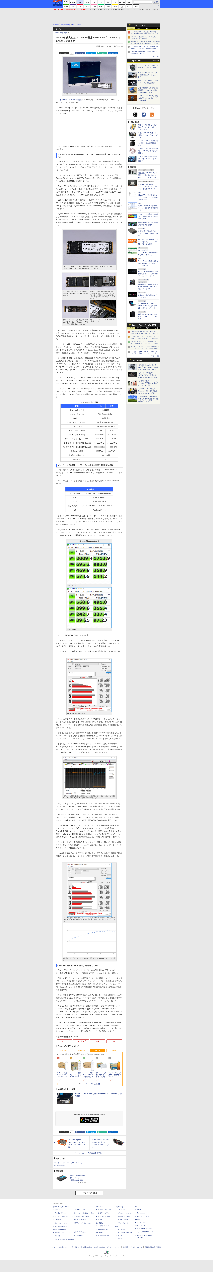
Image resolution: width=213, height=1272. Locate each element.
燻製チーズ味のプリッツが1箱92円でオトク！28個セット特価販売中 (148, 127)
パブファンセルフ (142, 1222)
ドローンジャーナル (61, 1223)
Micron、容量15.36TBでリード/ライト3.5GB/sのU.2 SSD (77, 1178)
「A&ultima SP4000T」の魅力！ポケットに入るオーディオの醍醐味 (148, 98)
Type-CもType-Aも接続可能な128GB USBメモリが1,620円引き (148, 151)
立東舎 (100, 1219)
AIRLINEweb (121, 1209)
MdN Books (121, 1229)
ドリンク (98, 1050)
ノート (64, 1041)
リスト (72, 53)
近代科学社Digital (103, 1235)
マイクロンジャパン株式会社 (69, 100)
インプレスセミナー (80, 1219)
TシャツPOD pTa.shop (144, 1228)
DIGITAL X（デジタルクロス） (83, 1223)
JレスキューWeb (123, 1219)
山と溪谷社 (99, 1223)
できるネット (59, 1236)
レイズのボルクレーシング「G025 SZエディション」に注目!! (148, 75)
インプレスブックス (80, 1232)
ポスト (65, 53)
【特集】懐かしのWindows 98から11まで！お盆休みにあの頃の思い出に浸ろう (148, 399)
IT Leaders (58, 1219)
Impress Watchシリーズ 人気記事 (144, 325)
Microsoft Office (143, 9)
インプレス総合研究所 (61, 1216)
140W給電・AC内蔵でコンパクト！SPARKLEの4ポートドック (148, 233)
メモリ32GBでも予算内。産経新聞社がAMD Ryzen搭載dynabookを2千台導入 (148, 90)
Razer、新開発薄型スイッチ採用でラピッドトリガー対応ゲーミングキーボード (148, 274)
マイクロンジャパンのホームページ (68, 1163)
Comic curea (141, 1213)
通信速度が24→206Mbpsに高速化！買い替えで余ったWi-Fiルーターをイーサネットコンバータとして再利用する (145, 43)
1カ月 (156, 28)
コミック (114, 1050)
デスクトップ (81, 1041)
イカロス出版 (119, 1207)
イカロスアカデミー (124, 1223)
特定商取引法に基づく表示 (153, 1247)
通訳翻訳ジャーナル (124, 1216)
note (103, 53)
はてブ (92, 53)
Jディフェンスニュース (125, 1213)
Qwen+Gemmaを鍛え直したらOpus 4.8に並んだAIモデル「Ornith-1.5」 (148, 263)
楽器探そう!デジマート (105, 1213)
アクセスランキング (139, 25)
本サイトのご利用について (60, 1247)
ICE (136, 1207)
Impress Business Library (81, 1216)
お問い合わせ (75, 1247)
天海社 (139, 1209)
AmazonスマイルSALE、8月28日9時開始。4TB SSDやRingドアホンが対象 (148, 242)
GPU (128, 9)
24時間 (139, 28)
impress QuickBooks (143, 1216)
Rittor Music (100, 1207)
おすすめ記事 (137, 360)
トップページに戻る (89, 1193)
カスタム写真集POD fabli (145, 1232)
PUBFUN (137, 1219)
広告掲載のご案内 (86, 1247)
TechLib (120, 1238)
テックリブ (118, 1236)
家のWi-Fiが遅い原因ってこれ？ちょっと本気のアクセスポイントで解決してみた (148, 186)
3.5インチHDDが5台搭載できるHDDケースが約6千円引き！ (148, 143)
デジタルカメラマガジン (62, 1232)
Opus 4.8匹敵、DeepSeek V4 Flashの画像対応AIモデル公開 (148, 208)
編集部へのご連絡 (99, 1247)
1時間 (131, 28)
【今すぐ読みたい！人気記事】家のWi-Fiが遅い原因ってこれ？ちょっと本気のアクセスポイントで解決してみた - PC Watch (145, 48)
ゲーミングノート (118, 9)
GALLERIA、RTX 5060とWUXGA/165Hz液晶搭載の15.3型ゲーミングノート (147, 306)
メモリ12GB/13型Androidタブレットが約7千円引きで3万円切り (148, 159)
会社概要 (125, 1247)
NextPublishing (78, 1235)
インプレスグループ (136, 1247)
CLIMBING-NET (103, 1229)
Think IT (57, 1209)
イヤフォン (64, 1050)
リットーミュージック (104, 1209)
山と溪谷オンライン (104, 1226)
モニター (92, 9)
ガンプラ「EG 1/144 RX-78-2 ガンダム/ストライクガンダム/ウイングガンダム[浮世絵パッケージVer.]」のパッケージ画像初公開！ (145, 348)
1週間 (148, 28)
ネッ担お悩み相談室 (61, 1226)
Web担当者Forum (60, 1213)
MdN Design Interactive (125, 1232)
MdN (116, 1226)
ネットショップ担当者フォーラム (84, 1213)
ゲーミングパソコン (104, 9)
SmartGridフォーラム (80, 1209)
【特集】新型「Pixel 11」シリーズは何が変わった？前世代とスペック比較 (148, 383)
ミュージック (81, 1050)
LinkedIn (114, 53)
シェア (81, 53)
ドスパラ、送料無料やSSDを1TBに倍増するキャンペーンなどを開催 (148, 216)
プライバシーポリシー (113, 1247)
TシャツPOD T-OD (104, 1216)
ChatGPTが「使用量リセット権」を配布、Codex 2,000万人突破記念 (148, 197)
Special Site (136, 61)
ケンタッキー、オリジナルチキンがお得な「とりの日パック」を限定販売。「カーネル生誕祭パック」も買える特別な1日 (145, 338)
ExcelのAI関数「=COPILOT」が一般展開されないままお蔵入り (148, 252)
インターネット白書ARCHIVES (64, 1239)
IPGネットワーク (140, 1226)
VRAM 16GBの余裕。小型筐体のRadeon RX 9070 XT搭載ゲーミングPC (148, 286)
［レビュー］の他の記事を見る (89, 1153)
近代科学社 (99, 1232)
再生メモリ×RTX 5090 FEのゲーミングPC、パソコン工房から (148, 316)
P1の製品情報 (59, 1166)
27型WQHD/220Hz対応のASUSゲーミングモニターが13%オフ (148, 135)
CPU (134, 9)
